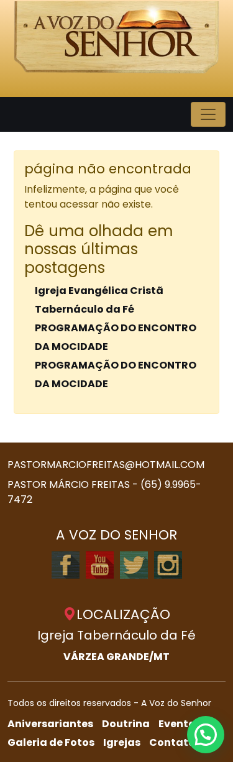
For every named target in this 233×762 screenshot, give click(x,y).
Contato (172, 742)
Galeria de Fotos (50, 742)
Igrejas (121, 742)
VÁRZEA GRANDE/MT (116, 657)
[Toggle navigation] (208, 114)
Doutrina (126, 724)
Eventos (179, 724)
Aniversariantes (50, 724)
